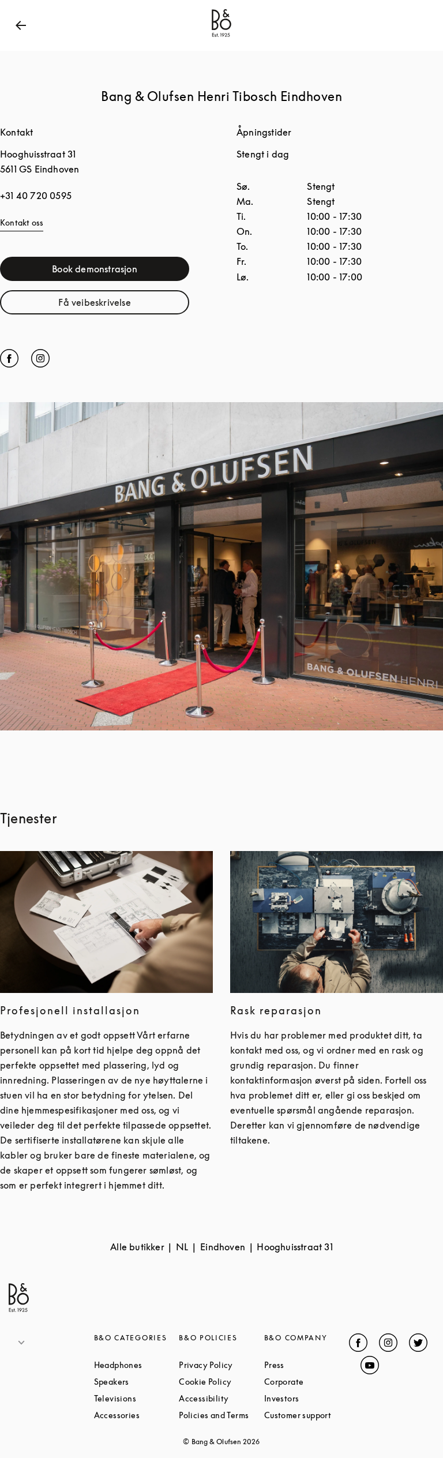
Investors (307, 1398)
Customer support (307, 1415)
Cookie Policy (221, 1381)
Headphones (136, 1365)
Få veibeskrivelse (123, 305)
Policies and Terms (221, 1415)
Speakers (136, 1381)
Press (307, 1365)
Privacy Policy (221, 1365)
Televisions (136, 1398)
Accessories (136, 1415)
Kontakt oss (21, 222)
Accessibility (221, 1398)
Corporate (307, 1381)
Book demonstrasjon (120, 271)
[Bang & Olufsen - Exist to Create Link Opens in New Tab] (221, 37)
